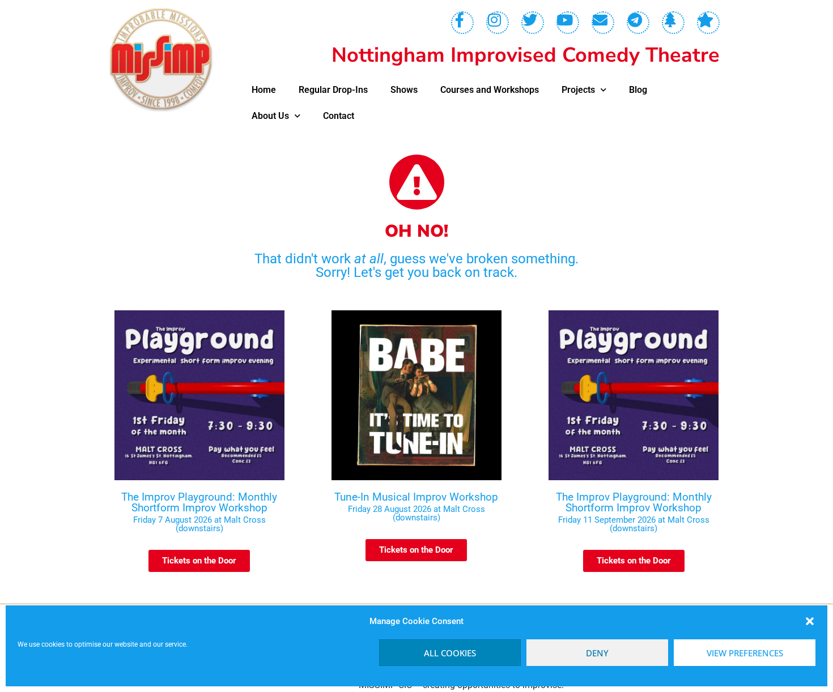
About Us (270, 115)
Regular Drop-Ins (333, 89)
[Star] (708, 22)
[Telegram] (638, 22)
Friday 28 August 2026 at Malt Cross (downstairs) (416, 513)
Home (264, 89)
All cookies (450, 653)
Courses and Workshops (489, 89)
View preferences (745, 653)
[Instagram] (497, 22)
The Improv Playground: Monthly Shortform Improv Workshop (199, 502)
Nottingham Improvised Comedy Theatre (526, 55)
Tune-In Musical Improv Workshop (416, 496)
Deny (597, 653)
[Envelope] (603, 22)
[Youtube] (567, 22)
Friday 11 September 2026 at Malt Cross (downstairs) (633, 524)
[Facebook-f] (462, 22)
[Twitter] (532, 22)
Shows (404, 89)
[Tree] (673, 22)
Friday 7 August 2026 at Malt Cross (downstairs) (199, 524)
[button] (809, 621)
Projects (578, 89)
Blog (638, 89)
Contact (338, 115)
